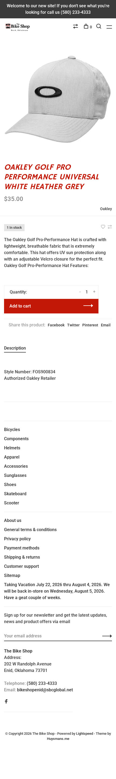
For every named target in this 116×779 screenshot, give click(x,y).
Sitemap (12, 575)
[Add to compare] (110, 227)
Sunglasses (15, 475)
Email (106, 325)
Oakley (106, 209)
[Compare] (76, 27)
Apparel (11, 457)
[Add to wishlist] (103, 227)
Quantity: (18, 292)
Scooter (11, 502)
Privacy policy (17, 538)
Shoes (10, 484)
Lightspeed (84, 734)
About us (12, 520)
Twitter (73, 325)
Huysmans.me (58, 739)
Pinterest (90, 325)
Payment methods (21, 548)
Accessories (16, 466)
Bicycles (12, 429)
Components (16, 438)
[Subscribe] (105, 636)
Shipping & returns (22, 557)
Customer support (21, 566)
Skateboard (15, 493)
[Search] (99, 27)
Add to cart (20, 306)
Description (15, 348)
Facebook (56, 325)
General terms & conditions (30, 529)
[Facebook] (6, 701)
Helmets (12, 447)
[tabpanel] (58, 99)
